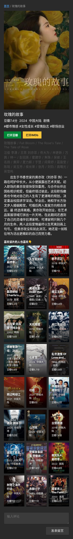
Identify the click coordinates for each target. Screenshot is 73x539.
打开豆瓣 (12, 135)
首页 (6, 6)
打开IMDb (32, 135)
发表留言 (57, 530)
